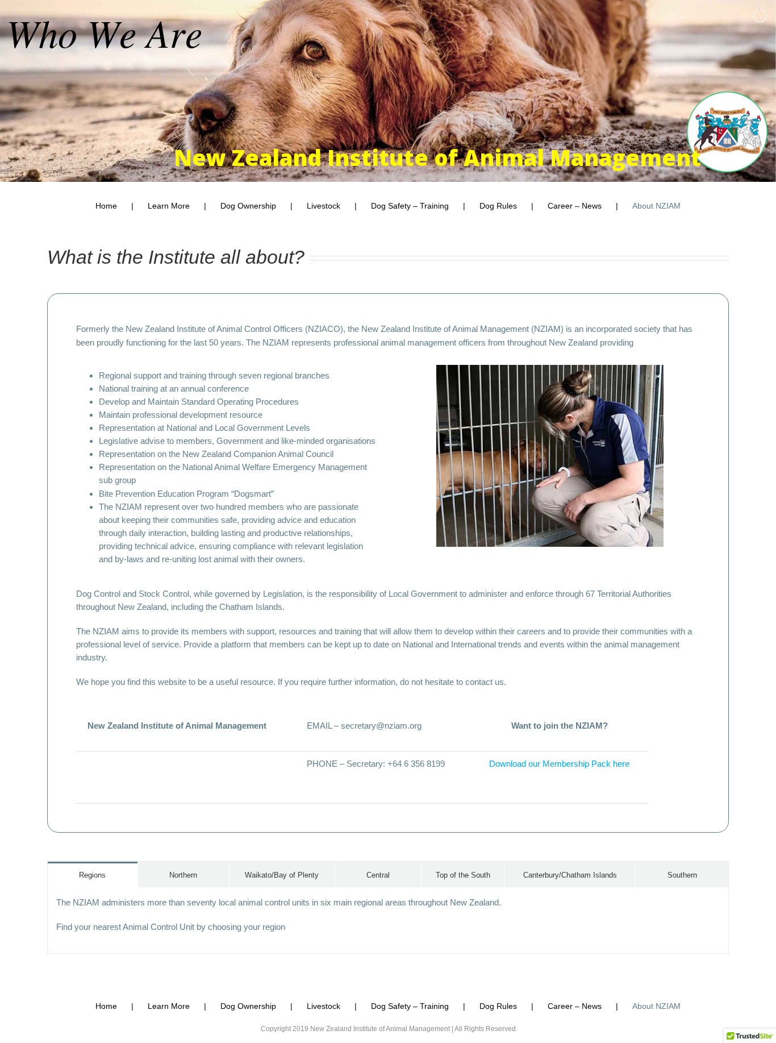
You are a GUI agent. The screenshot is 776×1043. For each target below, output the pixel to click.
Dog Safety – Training (410, 205)
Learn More (169, 205)
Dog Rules (498, 205)
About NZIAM (656, 205)
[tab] (92, 874)
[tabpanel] (388, 920)
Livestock (323, 205)
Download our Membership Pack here (559, 763)
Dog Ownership (248, 205)
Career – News (575, 205)
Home (106, 205)
